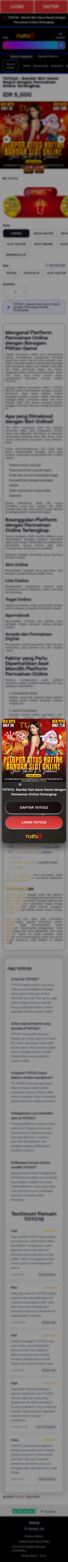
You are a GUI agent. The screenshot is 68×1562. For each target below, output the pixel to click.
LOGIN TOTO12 (34, 822)
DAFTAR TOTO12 (34, 807)
